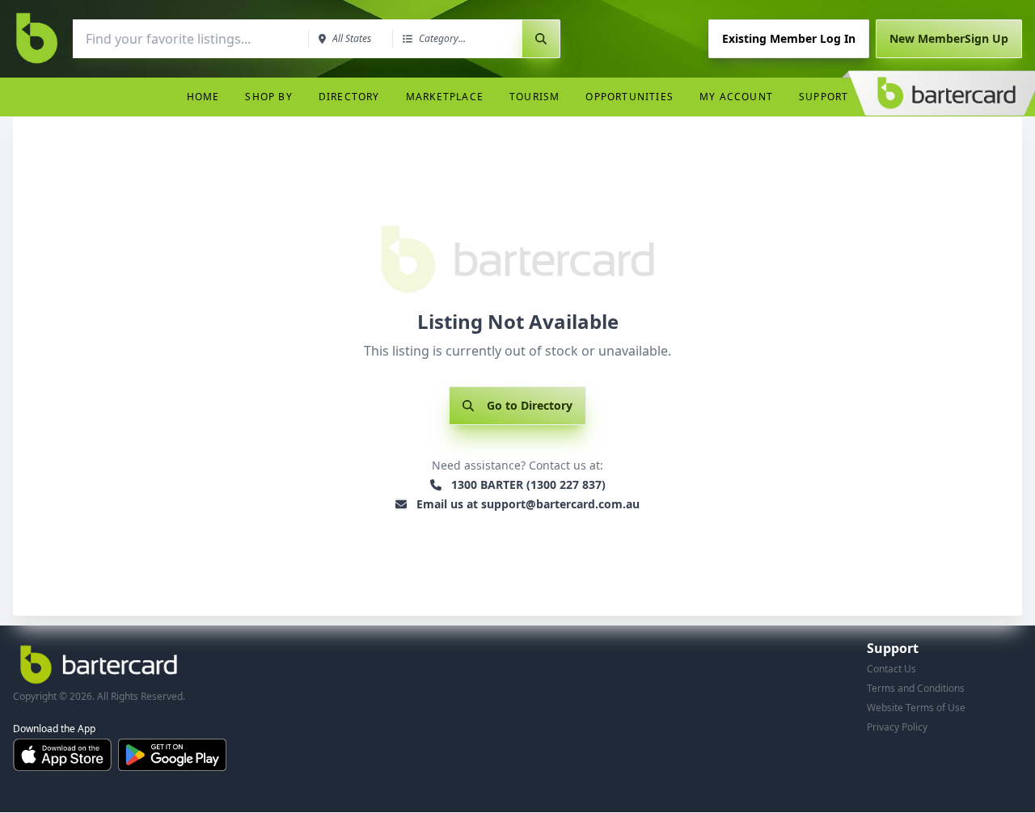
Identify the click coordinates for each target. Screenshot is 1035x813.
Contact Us (891, 669)
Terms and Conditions (916, 688)
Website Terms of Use (916, 707)
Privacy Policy (897, 727)
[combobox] (189, 38)
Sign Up (948, 38)
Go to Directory (529, 405)
